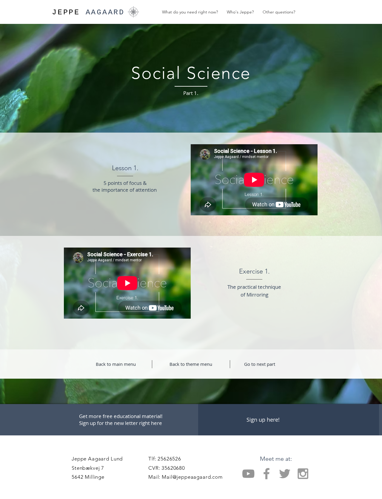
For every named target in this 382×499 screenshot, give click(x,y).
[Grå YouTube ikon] (248, 473)
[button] (263, 419)
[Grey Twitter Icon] (284, 473)
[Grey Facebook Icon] (266, 473)
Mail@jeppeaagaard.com (192, 477)
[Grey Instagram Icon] (302, 473)
